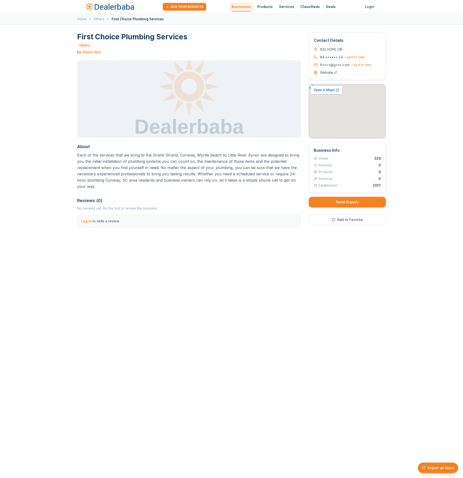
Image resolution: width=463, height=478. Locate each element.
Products (265, 7)
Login (369, 7)
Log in (86, 221)
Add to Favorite (350, 220)
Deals (331, 7)
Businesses (241, 7)
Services (286, 7)
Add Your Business (186, 6)
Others (99, 19)
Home (82, 19)
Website (326, 72)
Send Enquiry (347, 202)
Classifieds (310, 7)
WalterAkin (91, 52)
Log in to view (355, 57)
